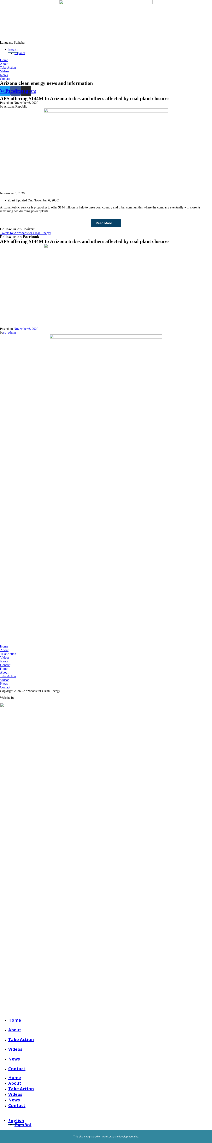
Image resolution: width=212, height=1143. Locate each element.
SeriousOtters (24, 697)
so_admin (9, 332)
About (14, 1030)
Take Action (21, 1039)
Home (14, 1020)
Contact (16, 1068)
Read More (104, 223)
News (14, 1059)
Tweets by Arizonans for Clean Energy (25, 233)
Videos (15, 1049)
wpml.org (107, 1136)
